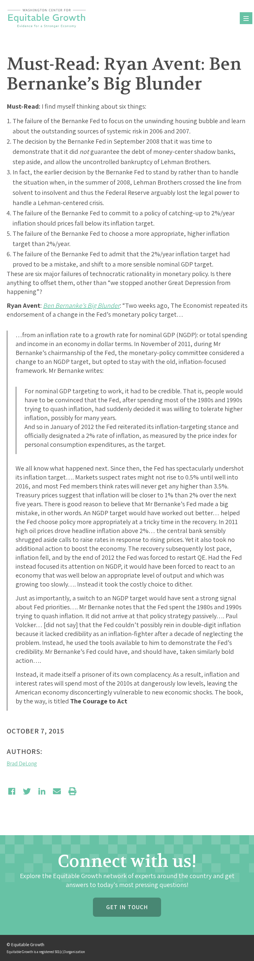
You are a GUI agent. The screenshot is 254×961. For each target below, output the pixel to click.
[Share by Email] (57, 791)
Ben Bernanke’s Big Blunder (81, 305)
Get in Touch (127, 907)
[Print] (72, 791)
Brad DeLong (22, 763)
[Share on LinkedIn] (41, 791)
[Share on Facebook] (11, 791)
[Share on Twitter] (27, 791)
